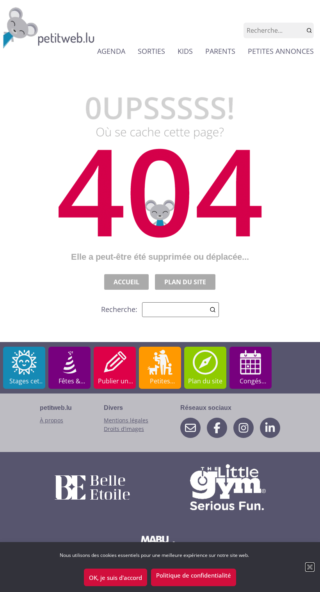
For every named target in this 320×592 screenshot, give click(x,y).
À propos (51, 420)
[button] (310, 567)
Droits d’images (124, 428)
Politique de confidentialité (193, 575)
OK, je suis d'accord (115, 577)
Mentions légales (126, 420)
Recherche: (119, 309)
